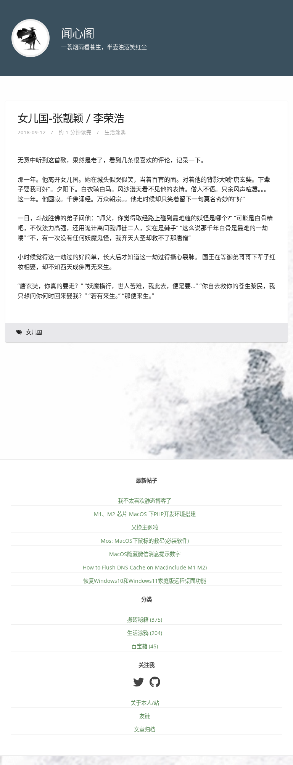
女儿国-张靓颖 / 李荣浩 (71, 119)
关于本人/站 (144, 702)
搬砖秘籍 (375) (144, 619)
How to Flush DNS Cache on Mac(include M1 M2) (145, 567)
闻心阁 (77, 33)
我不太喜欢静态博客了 (144, 500)
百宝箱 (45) (144, 646)
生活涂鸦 (115, 132)
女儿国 (34, 332)
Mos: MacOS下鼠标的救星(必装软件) (145, 540)
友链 (144, 716)
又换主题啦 (144, 527)
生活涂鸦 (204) (144, 633)
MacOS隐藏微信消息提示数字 (144, 554)
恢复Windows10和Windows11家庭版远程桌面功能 (144, 580)
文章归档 (144, 729)
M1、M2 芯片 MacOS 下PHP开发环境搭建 (145, 514)
